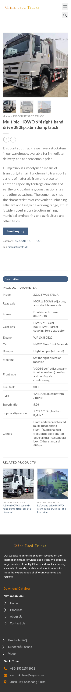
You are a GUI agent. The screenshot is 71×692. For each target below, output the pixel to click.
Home (6, 116)
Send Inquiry (15, 231)
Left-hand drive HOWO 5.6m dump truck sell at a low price (51, 509)
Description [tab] (12, 279)
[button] (65, 6)
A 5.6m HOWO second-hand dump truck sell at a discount (17, 509)
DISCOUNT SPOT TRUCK (28, 116)
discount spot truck (18, 246)
